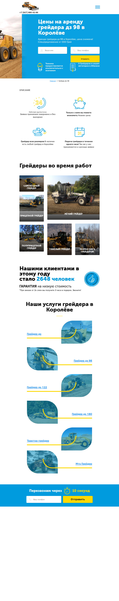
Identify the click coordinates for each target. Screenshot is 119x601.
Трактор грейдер (38, 441)
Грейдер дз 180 (82, 414)
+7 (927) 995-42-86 (28, 12)
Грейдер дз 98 (83, 361)
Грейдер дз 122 (37, 387)
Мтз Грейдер (84, 464)
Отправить (85, 59)
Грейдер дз (34, 334)
